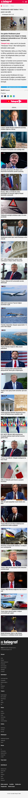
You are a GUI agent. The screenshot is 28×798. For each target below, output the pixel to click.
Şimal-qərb (3, 770)
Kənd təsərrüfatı (4, 678)
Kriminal (2, 729)
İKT (1, 684)
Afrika (2, 711)
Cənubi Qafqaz (4, 720)
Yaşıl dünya (3, 698)
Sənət (2, 742)
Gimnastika (3, 751)
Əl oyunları (3, 755)
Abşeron (2, 774)
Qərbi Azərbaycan (4, 662)
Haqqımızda (4, 786)
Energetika (3, 680)
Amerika (2, 713)
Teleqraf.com (5, 43)
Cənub (2, 778)
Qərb (2, 776)
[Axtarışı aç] (23, 2)
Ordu (2, 658)
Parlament (3, 663)
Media (2, 702)
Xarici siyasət (3, 665)
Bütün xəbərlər (4, 784)
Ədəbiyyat (3, 740)
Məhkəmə (3, 727)
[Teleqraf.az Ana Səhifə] (6, 1)
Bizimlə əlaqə (11, 786)
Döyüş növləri (3, 753)
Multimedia (18, 784)
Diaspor (2, 660)
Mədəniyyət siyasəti (5, 738)
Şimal (2, 772)
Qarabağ (2, 669)
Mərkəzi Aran (3, 768)
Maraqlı (2, 731)
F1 (1, 749)
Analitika (2, 671)
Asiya (2, 715)
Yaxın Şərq (3, 717)
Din (1, 704)
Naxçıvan (3, 780)
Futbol (2, 756)
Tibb (2, 700)
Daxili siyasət (3, 667)
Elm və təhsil (3, 696)
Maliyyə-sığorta (4, 682)
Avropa (2, 719)
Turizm (2, 688)
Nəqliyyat (3, 686)
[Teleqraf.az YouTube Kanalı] (14, 101)
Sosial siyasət (4, 694)
